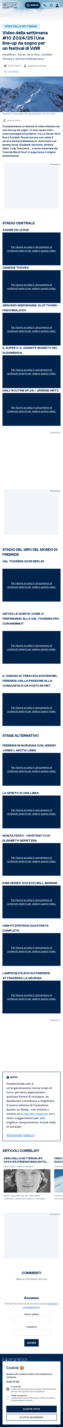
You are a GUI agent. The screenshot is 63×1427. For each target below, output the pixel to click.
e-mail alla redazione (34, 1114)
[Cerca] (51, 5)
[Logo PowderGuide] (9, 5)
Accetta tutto (31, 1409)
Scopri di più (12, 1381)
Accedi (31, 1343)
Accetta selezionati (31, 1417)
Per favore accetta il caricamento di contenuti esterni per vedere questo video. (31, 248)
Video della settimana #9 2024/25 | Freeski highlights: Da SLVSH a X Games (25, 1162)
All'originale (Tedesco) (20, 1135)
